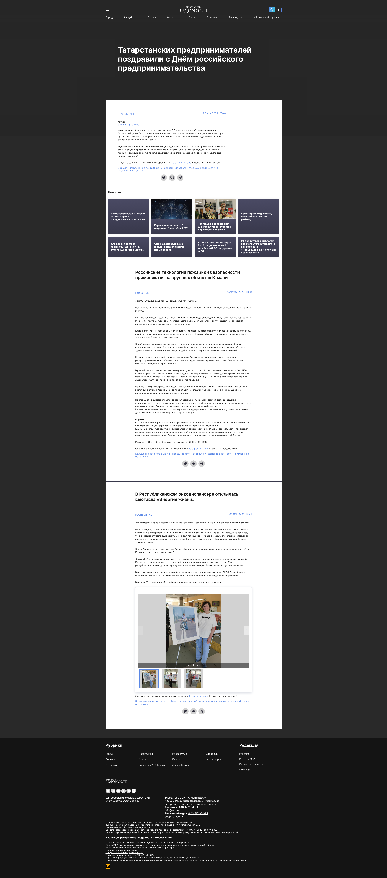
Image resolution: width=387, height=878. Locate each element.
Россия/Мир (236, 17)
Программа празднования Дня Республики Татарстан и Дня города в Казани (214, 226)
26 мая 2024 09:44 (214, 113)
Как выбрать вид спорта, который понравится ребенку (256, 216)
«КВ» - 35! (245, 769)
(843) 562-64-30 (188, 807)
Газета (152, 17)
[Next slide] (246, 630)
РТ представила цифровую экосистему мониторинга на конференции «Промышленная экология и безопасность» (258, 247)
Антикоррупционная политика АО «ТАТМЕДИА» (130, 855)
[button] (149, 678)
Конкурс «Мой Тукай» (152, 764)
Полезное (212, 17)
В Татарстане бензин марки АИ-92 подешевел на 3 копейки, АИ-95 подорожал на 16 (215, 247)
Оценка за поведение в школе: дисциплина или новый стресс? (169, 246)
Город (109, 17)
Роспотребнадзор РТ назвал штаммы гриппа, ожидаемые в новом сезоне (128, 216)
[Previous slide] (140, 630)
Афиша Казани (181, 764)
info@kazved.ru (174, 810)
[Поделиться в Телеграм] (180, 177)
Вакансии (111, 764)
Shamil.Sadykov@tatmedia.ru (123, 800)
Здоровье (172, 17)
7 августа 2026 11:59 (239, 292)
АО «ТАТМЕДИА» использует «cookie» (125, 845)
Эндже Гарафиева (128, 124)
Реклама (244, 753)
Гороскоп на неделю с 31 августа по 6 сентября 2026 (171, 227)
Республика (130, 17)
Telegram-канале (181, 162)
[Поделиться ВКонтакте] (172, 177)
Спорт (192, 17)
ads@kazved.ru (174, 816)
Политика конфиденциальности (122, 850)
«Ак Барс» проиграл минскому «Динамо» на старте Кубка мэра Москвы (127, 246)
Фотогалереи (214, 759)
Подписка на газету (251, 764)
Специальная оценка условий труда (124, 852)
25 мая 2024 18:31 (240, 513)
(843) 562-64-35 (198, 813)
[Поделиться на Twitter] (164, 177)
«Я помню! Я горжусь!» (268, 17)
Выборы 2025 (247, 759)
